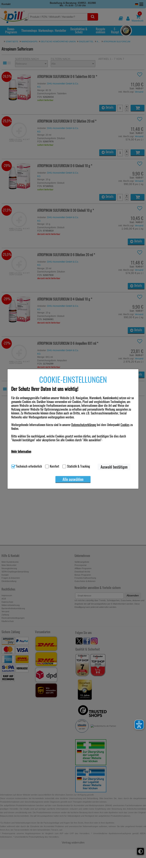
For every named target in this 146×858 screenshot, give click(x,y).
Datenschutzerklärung (83, 424)
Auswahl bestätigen (114, 467)
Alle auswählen (73, 479)
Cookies (125, 424)
